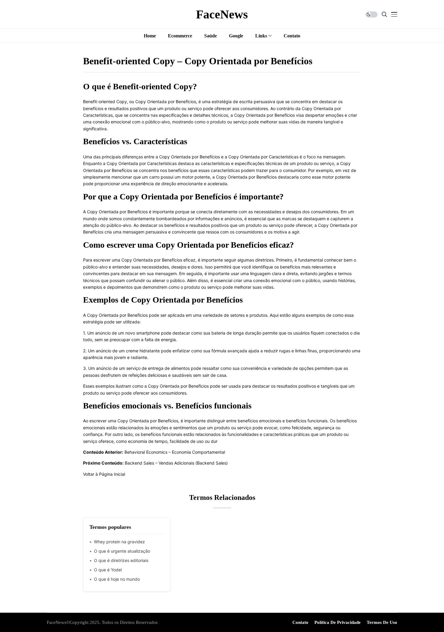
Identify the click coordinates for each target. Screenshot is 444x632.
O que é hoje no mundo (117, 579)
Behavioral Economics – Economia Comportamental (174, 452)
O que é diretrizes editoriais (121, 560)
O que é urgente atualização (122, 551)
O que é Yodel (108, 569)
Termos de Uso (382, 622)
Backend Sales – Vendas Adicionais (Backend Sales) (176, 462)
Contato (300, 622)
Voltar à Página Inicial (104, 474)
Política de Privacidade (337, 622)
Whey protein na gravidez (119, 541)
